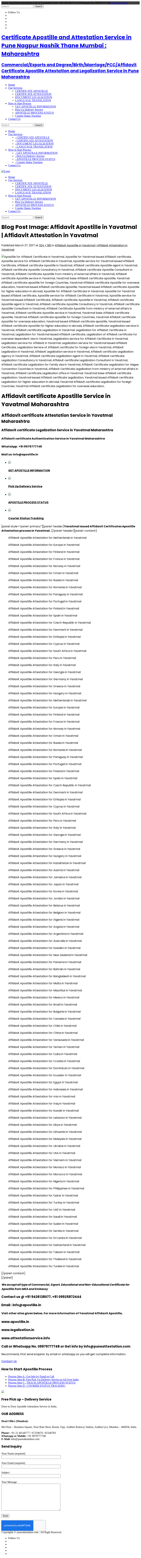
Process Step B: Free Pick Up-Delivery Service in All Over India (43, 1379)
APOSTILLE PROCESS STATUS (34, 112)
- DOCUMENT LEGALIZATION (34, 143)
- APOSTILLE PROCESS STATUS (35, 159)
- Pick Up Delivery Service (30, 156)
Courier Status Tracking (28, 115)
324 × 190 (45, 245)
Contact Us (9, 1361)
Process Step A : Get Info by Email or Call (31, 1376)
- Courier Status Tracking (28, 162)
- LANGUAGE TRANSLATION (34, 146)
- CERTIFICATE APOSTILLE (32, 137)
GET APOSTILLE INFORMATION (35, 106)
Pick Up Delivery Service (29, 109)
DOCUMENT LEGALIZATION (33, 97)
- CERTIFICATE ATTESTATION (34, 140)
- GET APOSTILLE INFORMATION (36, 152)
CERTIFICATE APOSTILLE (31, 91)
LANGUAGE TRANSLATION (33, 100)
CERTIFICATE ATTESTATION (33, 94)
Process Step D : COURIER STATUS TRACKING (36, 1385)
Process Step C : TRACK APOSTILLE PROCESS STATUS (41, 1382)
